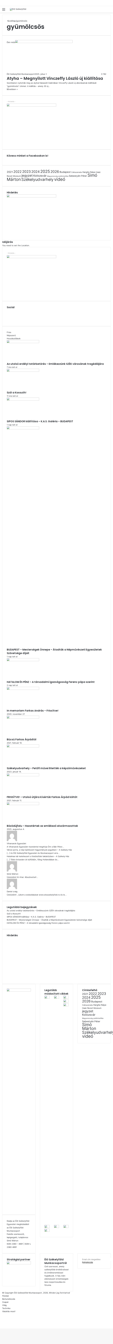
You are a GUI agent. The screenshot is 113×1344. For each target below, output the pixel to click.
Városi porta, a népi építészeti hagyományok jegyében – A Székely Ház (39, 850)
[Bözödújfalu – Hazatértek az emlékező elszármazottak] (23, 804)
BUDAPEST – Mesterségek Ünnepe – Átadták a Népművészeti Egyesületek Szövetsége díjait (54, 651)
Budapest (65, 171)
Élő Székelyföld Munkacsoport (21, 74)
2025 (45, 171)
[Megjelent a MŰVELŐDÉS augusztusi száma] (66, 1227)
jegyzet (27, 175)
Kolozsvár (39, 175)
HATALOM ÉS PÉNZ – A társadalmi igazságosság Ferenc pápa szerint (51, 682)
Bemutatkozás (8, 1299)
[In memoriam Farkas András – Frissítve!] (23, 689)
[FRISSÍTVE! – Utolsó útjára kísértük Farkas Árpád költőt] (23, 775)
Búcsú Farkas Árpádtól (21, 739)
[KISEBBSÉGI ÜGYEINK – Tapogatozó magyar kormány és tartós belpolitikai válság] (56, 1227)
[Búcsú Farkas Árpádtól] (23, 718)
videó (59, 179)
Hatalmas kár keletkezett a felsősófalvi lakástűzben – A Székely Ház (38, 856)
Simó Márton (12, 874)
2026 (54, 171)
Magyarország (52, 176)
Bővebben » (12, 89)
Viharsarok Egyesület (16, 843)
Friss (9, 332)
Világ (4, 1305)
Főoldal (5, 1296)
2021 (10, 171)
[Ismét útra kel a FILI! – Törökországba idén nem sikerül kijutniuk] (47, 1227)
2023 (26, 171)
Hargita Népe (88, 172)
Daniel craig (12, 891)
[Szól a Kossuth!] (23, 371)
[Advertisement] (31, 957)
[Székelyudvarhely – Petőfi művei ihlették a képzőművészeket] (23, 747)
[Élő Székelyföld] (18, 9)
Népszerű (11, 335)
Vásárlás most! (8, 1311)
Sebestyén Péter (78, 175)
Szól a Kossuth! (16, 392)
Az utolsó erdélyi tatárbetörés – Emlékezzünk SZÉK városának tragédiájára (55, 364)
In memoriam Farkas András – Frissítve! (32, 710)
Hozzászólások (13, 338)
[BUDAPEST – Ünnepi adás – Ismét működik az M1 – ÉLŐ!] (47, 1231)
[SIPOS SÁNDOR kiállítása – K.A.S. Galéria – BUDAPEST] (23, 400)
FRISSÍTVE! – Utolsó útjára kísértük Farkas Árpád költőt (42, 797)
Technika (6, 1308)
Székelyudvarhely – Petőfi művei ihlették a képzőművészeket (46, 768)
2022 (17, 172)
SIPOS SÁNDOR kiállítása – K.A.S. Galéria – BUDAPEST (40, 421)
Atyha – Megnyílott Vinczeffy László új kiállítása (55, 78)
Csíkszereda (76, 172)
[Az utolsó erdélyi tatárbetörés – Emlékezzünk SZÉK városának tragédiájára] (23, 342)
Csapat (5, 1302)
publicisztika (63, 176)
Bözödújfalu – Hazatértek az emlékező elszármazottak (42, 826)
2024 (35, 172)
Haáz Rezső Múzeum (91, 1008)
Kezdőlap (11, 21)
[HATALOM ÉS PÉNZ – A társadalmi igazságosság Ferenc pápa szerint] (23, 660)
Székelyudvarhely (37, 179)
